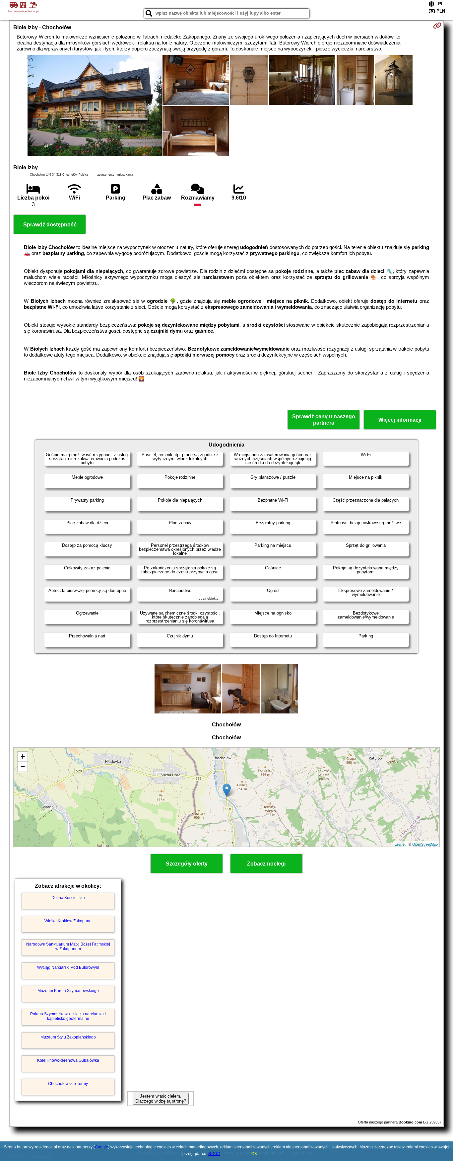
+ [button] (23, 756)
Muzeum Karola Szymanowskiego (68, 990)
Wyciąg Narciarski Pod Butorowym (68, 967)
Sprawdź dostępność (50, 224)
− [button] (23, 766)
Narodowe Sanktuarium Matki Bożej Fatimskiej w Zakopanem (68, 946)
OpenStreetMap (425, 844)
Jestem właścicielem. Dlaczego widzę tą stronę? (160, 1099)
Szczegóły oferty (187, 864)
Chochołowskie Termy (68, 1083)
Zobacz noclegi (266, 864)
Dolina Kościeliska (68, 897)
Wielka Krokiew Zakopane (68, 921)
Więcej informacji (399, 420)
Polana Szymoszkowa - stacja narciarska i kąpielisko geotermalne (68, 1016)
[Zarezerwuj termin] (437, 26)
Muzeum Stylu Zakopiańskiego (68, 1037)
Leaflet (400, 844)
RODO (214, 1153)
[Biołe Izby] (95, 106)
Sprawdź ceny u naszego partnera (323, 420)
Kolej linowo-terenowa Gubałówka (68, 1060)
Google (101, 1147)
